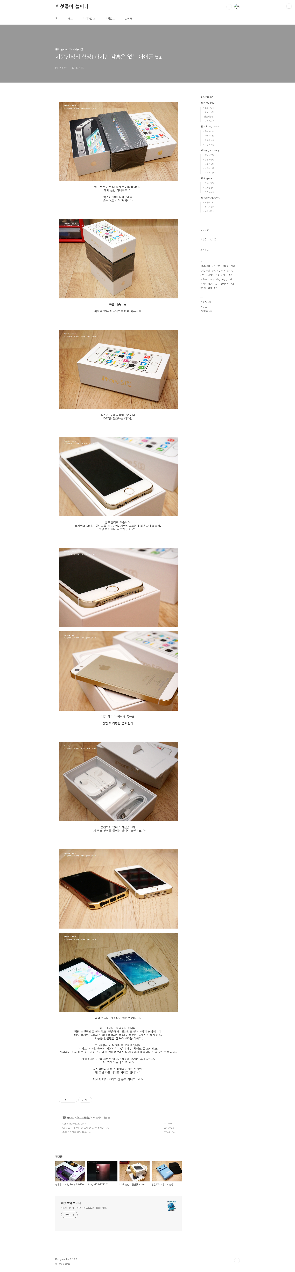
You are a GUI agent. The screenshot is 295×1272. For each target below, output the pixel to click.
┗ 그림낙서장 (208, 144)
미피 (230, 275)
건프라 (229, 270)
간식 (213, 270)
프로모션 (204, 279)
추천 (219, 266)
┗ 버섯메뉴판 (208, 112)
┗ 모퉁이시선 (208, 121)
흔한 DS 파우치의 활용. (74, 1132)
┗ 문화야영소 (208, 131)
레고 (223, 270)
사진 (213, 266)
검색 (229, 6)
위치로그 (110, 18)
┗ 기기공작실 (83, 1117)
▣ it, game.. (68, 1117)
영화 (230, 279)
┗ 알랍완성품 (208, 173)
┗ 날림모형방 (208, 159)
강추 (202, 270)
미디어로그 (89, 18)
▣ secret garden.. (210, 197)
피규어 (211, 284)
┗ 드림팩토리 (208, 202)
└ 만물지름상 (207, 116)
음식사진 (225, 284)
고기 (236, 270)
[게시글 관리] (73, 1099)
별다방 (226, 266)
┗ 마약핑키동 (208, 168)
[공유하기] (69, 1099)
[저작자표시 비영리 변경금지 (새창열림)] (96, 1099)
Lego (223, 279)
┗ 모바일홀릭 (208, 187)
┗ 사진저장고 (208, 211)
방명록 (128, 18)
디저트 (224, 275)
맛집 (215, 288)
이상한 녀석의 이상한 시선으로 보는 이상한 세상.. (84, 1207)
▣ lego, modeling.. (210, 150)
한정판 (203, 284)
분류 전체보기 (206, 97)
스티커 (233, 266)
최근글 (203, 239)
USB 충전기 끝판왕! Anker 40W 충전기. (83, 1127)
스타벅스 (210, 275)
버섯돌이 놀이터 (72, 6)
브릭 (217, 279)
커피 (210, 288)
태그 (70, 18)
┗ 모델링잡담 (208, 164)
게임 (202, 275)
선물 (217, 275)
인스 (232, 284)
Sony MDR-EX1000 (73, 1123)
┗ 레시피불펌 (208, 207)
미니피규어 (205, 266)
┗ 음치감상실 (208, 140)
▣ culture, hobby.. (210, 126)
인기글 (213, 239)
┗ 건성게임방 (208, 183)
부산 (208, 270)
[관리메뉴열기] (289, 6)
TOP (237, 1260)
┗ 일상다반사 (208, 107)
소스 (212, 279)
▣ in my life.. (207, 102)
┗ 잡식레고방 (208, 155)
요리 (217, 284)
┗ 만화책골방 (208, 136)
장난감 (203, 288)
